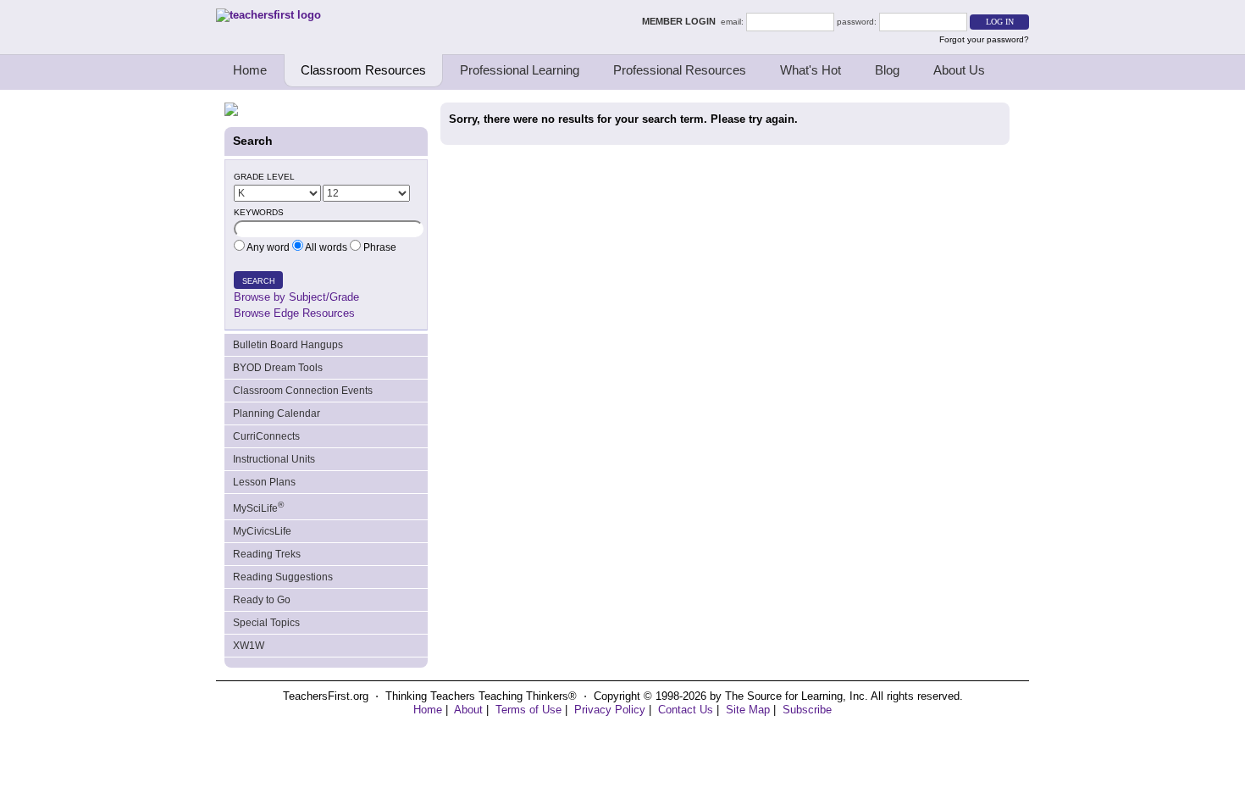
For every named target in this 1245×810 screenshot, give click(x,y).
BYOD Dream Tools (278, 368)
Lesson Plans (264, 482)
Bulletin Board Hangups (288, 345)
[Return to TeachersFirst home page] (268, 14)
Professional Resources (679, 70)
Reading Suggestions (283, 577)
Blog (887, 70)
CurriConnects (266, 436)
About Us (959, 70)
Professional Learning (519, 70)
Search (258, 281)
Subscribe (807, 709)
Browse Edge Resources (294, 313)
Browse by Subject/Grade (296, 297)
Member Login (681, 21)
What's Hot (810, 70)
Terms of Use (528, 709)
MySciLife (258, 507)
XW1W (248, 646)
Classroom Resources (363, 70)
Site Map (748, 709)
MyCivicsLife (262, 531)
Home (250, 70)
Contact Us (685, 709)
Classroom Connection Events (303, 391)
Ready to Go (261, 600)
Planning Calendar (276, 413)
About (468, 709)
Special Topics (266, 623)
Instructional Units (274, 459)
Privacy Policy (609, 709)
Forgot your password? (984, 39)
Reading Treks (267, 554)
